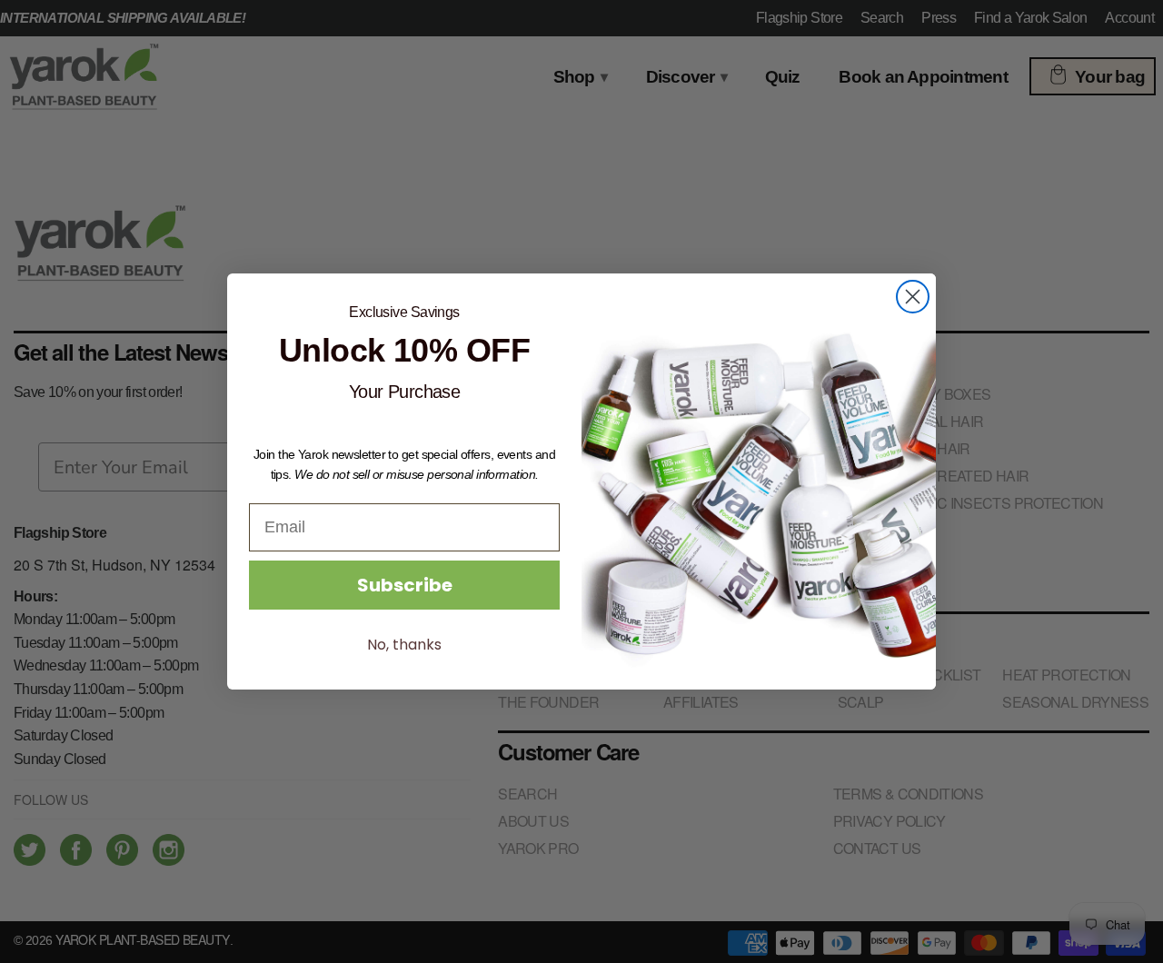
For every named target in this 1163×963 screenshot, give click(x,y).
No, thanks (404, 644)
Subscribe (404, 585)
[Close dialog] (913, 297)
